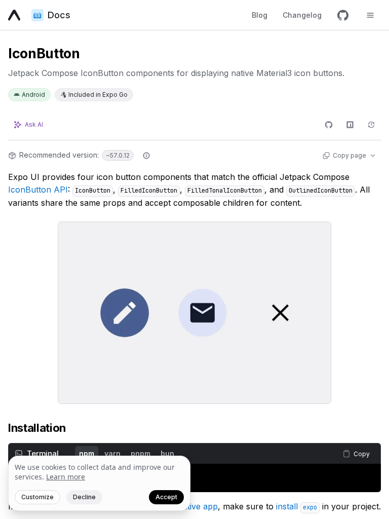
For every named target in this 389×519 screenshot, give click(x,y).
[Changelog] (371, 125)
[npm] (350, 125)
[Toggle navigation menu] (370, 15)
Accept (166, 497)
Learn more (65, 476)
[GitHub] (343, 15)
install (296, 506)
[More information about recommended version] (146, 155)
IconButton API (38, 189)
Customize (37, 497)
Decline (84, 497)
